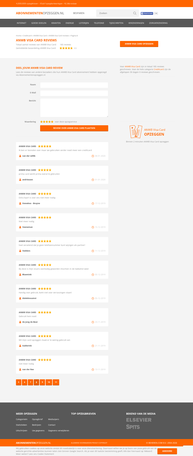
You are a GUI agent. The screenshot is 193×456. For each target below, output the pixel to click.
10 (49, 382)
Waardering (30, 121)
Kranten (56, 23)
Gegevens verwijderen (58, 430)
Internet (21, 23)
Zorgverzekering (158, 23)
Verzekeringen (136, 23)
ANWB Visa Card (132, 66)
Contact (51, 425)
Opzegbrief (37, 419)
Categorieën (21, 419)
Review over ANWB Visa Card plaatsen (74, 128)
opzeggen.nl (40, 13)
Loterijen (84, 23)
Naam (33, 84)
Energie (70, 23)
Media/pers (53, 419)
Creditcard (159, 69)
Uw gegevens (38, 430)
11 (56, 382)
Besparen (78, 13)
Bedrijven (36, 425)
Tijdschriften (116, 23)
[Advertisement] (147, 99)
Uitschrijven (21, 430)
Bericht (32, 100)
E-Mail (33, 92)
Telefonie (99, 23)
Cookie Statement (45, 454)
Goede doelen (38, 23)
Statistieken (21, 425)
